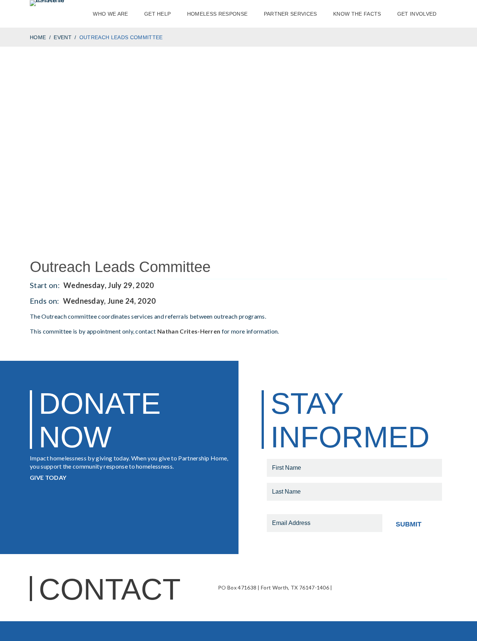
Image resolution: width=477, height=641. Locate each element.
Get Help (157, 14)
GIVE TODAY (48, 477)
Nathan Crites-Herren (188, 331)
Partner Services (290, 14)
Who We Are (110, 14)
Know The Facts (357, 14)
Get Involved (417, 14)
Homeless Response (217, 14)
